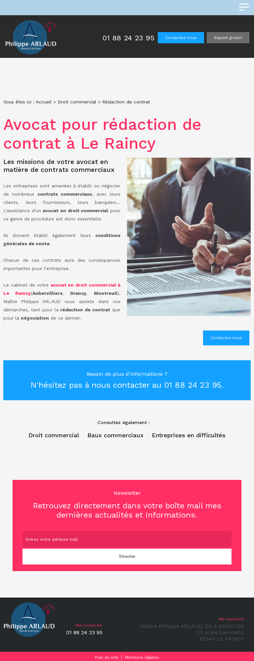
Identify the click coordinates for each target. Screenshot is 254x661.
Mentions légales (142, 657)
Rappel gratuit (228, 37)
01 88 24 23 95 (128, 38)
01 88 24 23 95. (194, 385)
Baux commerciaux (115, 435)
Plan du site (106, 657)
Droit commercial (77, 101)
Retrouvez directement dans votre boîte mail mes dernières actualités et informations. (127, 505)
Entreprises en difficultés (189, 435)
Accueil (44, 101)
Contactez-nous (181, 37)
